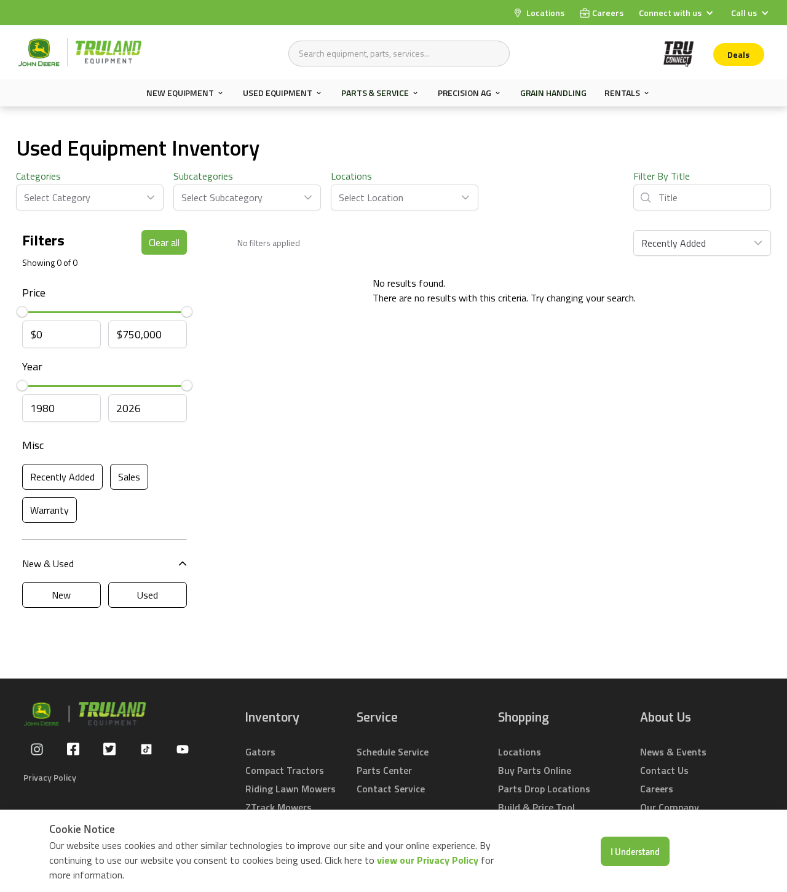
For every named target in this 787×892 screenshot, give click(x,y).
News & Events (673, 751)
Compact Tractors (284, 770)
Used (147, 594)
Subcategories (203, 176)
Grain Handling (553, 92)
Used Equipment (277, 93)
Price (33, 292)
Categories (38, 176)
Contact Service (391, 788)
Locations (351, 176)
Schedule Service (393, 751)
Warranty (49, 510)
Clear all (164, 242)
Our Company (669, 807)
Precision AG (464, 93)
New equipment (180, 93)
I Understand (635, 851)
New (61, 594)
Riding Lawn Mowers (290, 788)
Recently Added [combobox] (673, 243)
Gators (260, 751)
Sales (129, 476)
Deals (738, 54)
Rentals (621, 93)
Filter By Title (661, 176)
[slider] (22, 312)
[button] (677, 13)
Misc (33, 445)
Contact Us (664, 770)
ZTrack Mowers (278, 807)
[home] (79, 52)
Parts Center (384, 770)
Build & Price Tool (536, 807)
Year (32, 366)
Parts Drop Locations (544, 788)
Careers (656, 788)
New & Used (48, 563)
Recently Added (62, 476)
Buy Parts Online (534, 770)
